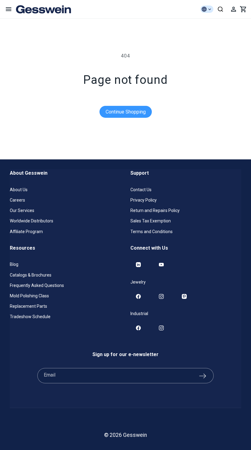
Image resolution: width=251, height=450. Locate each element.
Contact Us (141, 189)
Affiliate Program (26, 231)
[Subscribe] (202, 375)
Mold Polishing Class (29, 295)
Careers (17, 200)
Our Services (22, 210)
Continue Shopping (126, 112)
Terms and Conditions (151, 231)
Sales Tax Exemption (150, 220)
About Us (19, 189)
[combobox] (220, 9)
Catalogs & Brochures (30, 275)
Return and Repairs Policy (155, 210)
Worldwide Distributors (31, 220)
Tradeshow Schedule (30, 316)
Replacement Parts (28, 306)
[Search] (220, 9)
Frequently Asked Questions (37, 285)
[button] (8, 9)
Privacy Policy (143, 200)
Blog (14, 264)
